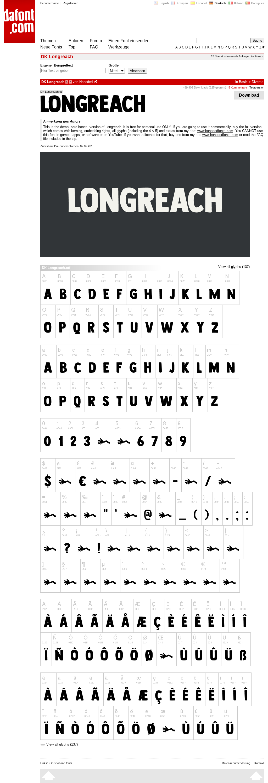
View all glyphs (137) (234, 267)
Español (201, 3)
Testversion (256, 87)
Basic (243, 82)
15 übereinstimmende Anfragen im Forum (237, 56)
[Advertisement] (135, 23)
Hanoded (86, 82)
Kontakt (259, 763)
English (164, 3)
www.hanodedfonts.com (215, 131)
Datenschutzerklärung (236, 763)
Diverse (257, 82)
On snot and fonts (60, 763)
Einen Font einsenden (128, 40)
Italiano (238, 3)
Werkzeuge (119, 47)
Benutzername (49, 3)
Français (182, 3)
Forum (96, 40)
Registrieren (70, 3)
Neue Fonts (51, 47)
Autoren (76, 40)
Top (72, 47)
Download (249, 95)
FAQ (94, 47)
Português (257, 3)
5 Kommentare (237, 87)
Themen (48, 40)
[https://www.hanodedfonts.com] (96, 82)
